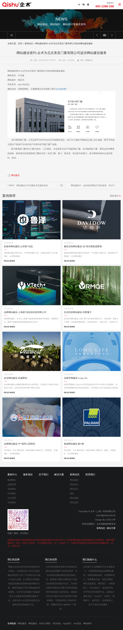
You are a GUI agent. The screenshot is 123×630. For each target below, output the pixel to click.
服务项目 (28, 474)
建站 (72, 493)
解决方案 (59, 474)
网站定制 (74, 502)
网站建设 (15, 175)
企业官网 (12, 498)
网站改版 (74, 498)
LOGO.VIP (110, 519)
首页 (20, 43)
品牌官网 (12, 484)
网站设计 (74, 489)
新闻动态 (29, 43)
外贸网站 (12, 493)
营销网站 (12, 489)
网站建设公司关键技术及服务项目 (32, 185)
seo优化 (77, 623)
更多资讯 (114, 196)
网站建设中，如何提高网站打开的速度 (88, 185)
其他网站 (12, 502)
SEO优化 (56, 623)
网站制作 (74, 484)
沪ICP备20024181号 (106, 515)
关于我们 (43, 474)
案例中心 (12, 474)
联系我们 (90, 474)
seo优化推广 (62, 89)
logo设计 (67, 623)
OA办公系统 (44, 623)
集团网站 (12, 480)
